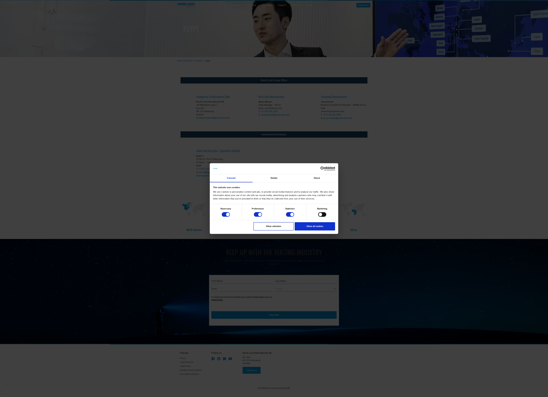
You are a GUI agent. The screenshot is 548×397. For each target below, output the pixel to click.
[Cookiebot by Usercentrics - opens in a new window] (322, 168)
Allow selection (273, 226)
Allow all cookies (314, 226)
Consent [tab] (231, 178)
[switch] (258, 214)
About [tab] (317, 178)
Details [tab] (274, 178)
